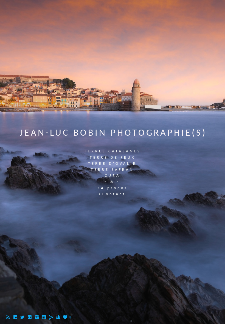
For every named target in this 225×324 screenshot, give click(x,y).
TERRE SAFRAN (112, 170)
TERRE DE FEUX (112, 158)
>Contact (112, 194)
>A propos (112, 188)
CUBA (112, 176)
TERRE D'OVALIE (112, 164)
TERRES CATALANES (112, 151)
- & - (112, 182)
